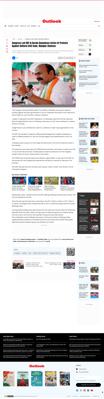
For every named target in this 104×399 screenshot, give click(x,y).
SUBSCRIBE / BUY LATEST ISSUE (88, 384)
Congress (17, 253)
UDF (30, 253)
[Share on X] (7, 42)
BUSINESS (11, 26)
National (20, 39)
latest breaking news (28, 239)
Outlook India (42, 239)
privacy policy (92, 380)
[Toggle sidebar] (5, 26)
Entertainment (22, 241)
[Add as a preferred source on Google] (7, 51)
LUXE (38, 26)
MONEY (17, 26)
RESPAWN (33, 26)
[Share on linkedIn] (7, 45)
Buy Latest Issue (83, 372)
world (48, 241)
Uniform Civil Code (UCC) (40, 253)
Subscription (82, 369)
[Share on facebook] (7, 40)
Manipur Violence (55, 253)
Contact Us (75, 396)
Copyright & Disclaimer (85, 396)
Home (13, 39)
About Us (69, 396)
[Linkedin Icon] (88, 390)
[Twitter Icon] (81, 390)
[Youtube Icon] (92, 390)
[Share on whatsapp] (7, 48)
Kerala (24, 253)
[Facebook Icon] (77, 390)
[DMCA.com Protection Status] (9, 396)
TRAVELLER (23, 26)
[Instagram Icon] (84, 390)
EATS (28, 26)
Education (31, 241)
